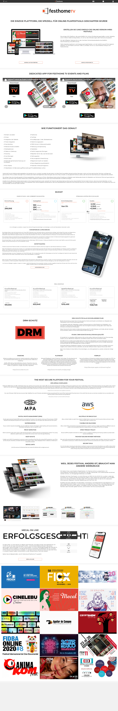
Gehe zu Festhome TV (87, 62)
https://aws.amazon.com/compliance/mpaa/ (59, 396)
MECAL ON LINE (30, 559)
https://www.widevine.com (21, 369)
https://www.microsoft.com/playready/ (59, 369)
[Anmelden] (113, 1)
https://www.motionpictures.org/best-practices (59, 390)
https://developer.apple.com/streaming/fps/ (97, 367)
